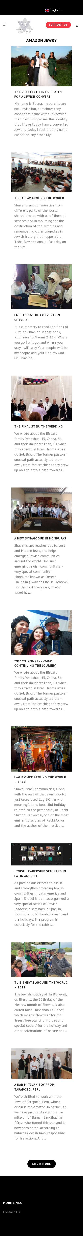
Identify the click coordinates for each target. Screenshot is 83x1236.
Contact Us (11, 1212)
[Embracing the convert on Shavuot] (41, 286)
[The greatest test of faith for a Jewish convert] (41, 66)
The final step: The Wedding (38, 426)
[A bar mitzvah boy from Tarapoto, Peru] (41, 1063)
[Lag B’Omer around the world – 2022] (41, 749)
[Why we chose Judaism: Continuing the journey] (41, 632)
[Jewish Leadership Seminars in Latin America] (41, 854)
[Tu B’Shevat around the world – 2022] (41, 959)
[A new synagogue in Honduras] (41, 510)
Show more (41, 1164)
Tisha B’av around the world (39, 198)
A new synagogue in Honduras (40, 538)
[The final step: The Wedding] (41, 398)
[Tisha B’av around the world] (41, 172)
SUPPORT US (58, 24)
